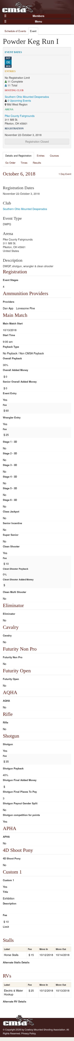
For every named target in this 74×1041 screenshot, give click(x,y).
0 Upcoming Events (19, 100)
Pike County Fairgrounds (20, 116)
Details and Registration (18, 155)
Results (37, 162)
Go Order (10, 162)
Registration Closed (37, 141)
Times (24, 162)
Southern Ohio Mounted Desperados (27, 97)
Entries (41, 155)
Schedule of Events (15, 31)
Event (33, 31)
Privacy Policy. (28, 1033)
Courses (54, 155)
